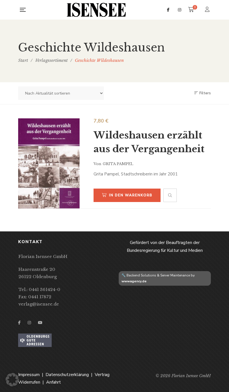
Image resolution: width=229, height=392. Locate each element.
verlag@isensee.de (38, 304)
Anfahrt (53, 382)
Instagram (179, 10)
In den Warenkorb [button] (130, 195)
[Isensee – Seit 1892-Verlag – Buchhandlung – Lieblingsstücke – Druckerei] (96, 10)
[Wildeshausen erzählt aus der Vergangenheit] (49, 163)
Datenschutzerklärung (67, 375)
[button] (12, 379)
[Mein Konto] (208, 10)
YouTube (40, 323)
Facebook (168, 10)
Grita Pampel (118, 163)
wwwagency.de (134, 281)
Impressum (29, 375)
